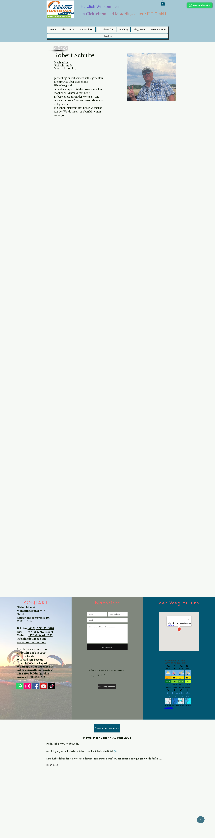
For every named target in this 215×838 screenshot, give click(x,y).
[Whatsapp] (19, 686)
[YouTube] (43, 686)
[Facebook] (35, 686)
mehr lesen (52, 764)
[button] (163, 3)
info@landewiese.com (31, 638)
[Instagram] (27, 686)
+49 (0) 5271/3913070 (40, 628)
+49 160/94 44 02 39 (40, 635)
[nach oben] (201, 819)
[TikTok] (51, 686)
